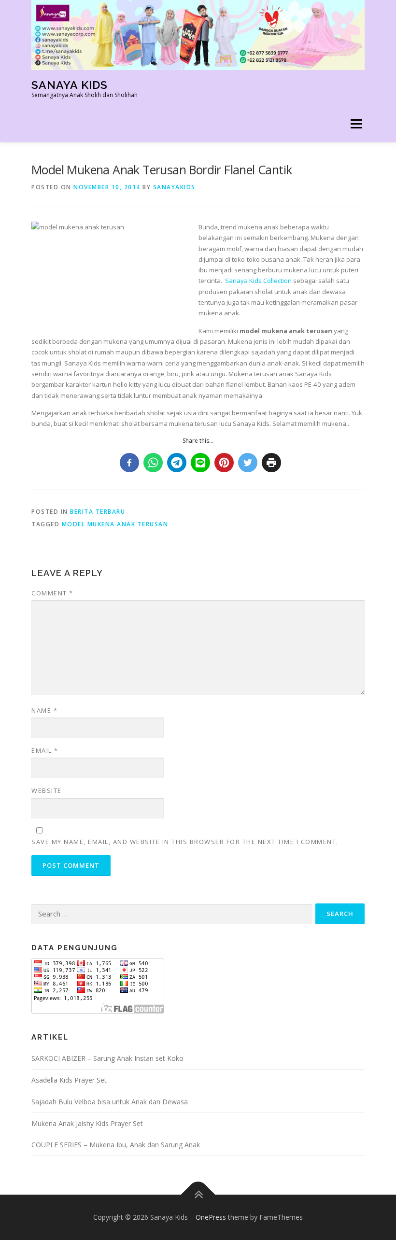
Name (44, 710)
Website (46, 790)
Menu (356, 123)
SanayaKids (174, 187)
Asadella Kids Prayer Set (69, 1080)
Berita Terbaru (97, 511)
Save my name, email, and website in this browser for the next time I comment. (185, 841)
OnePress (211, 1217)
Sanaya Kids (69, 84)
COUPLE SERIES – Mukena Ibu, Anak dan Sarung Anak (115, 1144)
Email (44, 750)
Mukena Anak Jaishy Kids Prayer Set (87, 1123)
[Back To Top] (198, 1195)
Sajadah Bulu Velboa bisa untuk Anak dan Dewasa (109, 1101)
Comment (52, 593)
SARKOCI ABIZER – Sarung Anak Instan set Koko (107, 1058)
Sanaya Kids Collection (258, 280)
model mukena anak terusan (115, 524)
